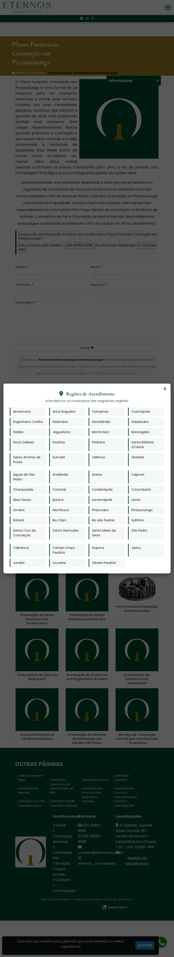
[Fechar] (164, 389)
